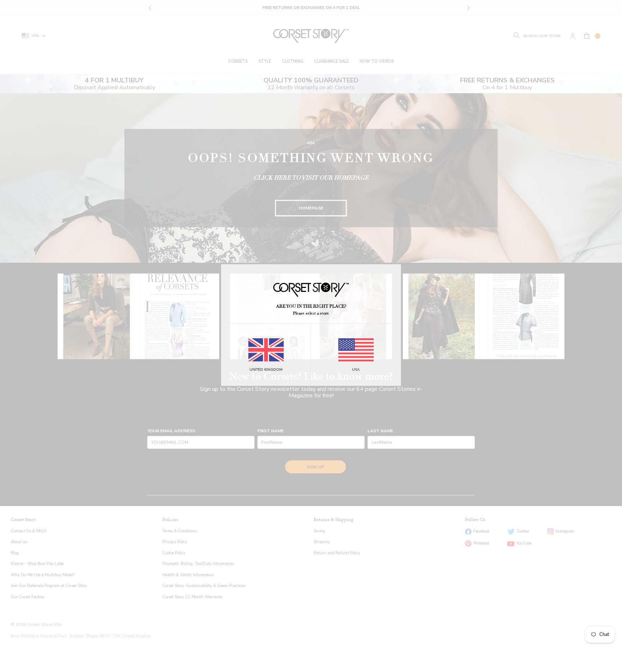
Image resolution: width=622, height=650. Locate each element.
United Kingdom (266, 369)
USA (356, 369)
